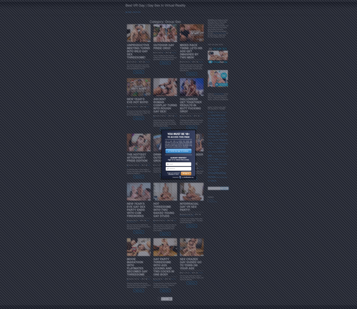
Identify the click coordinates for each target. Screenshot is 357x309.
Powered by (176, 177)
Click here (171, 174)
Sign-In (187, 173)
